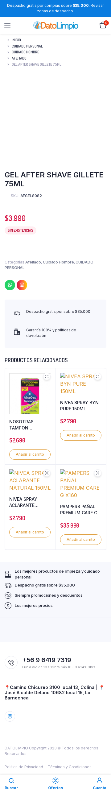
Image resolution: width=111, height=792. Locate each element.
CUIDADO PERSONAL (27, 46)
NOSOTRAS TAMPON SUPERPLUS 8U (25, 425)
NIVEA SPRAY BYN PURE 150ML (79, 405)
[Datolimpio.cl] (56, 25)
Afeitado (19, 58)
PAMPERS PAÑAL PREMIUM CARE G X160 (78, 510)
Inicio (16, 40)
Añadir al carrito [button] (30, 454)
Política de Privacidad (24, 767)
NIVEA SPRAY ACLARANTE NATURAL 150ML (26, 502)
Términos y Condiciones (70, 767)
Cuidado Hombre (25, 52)
